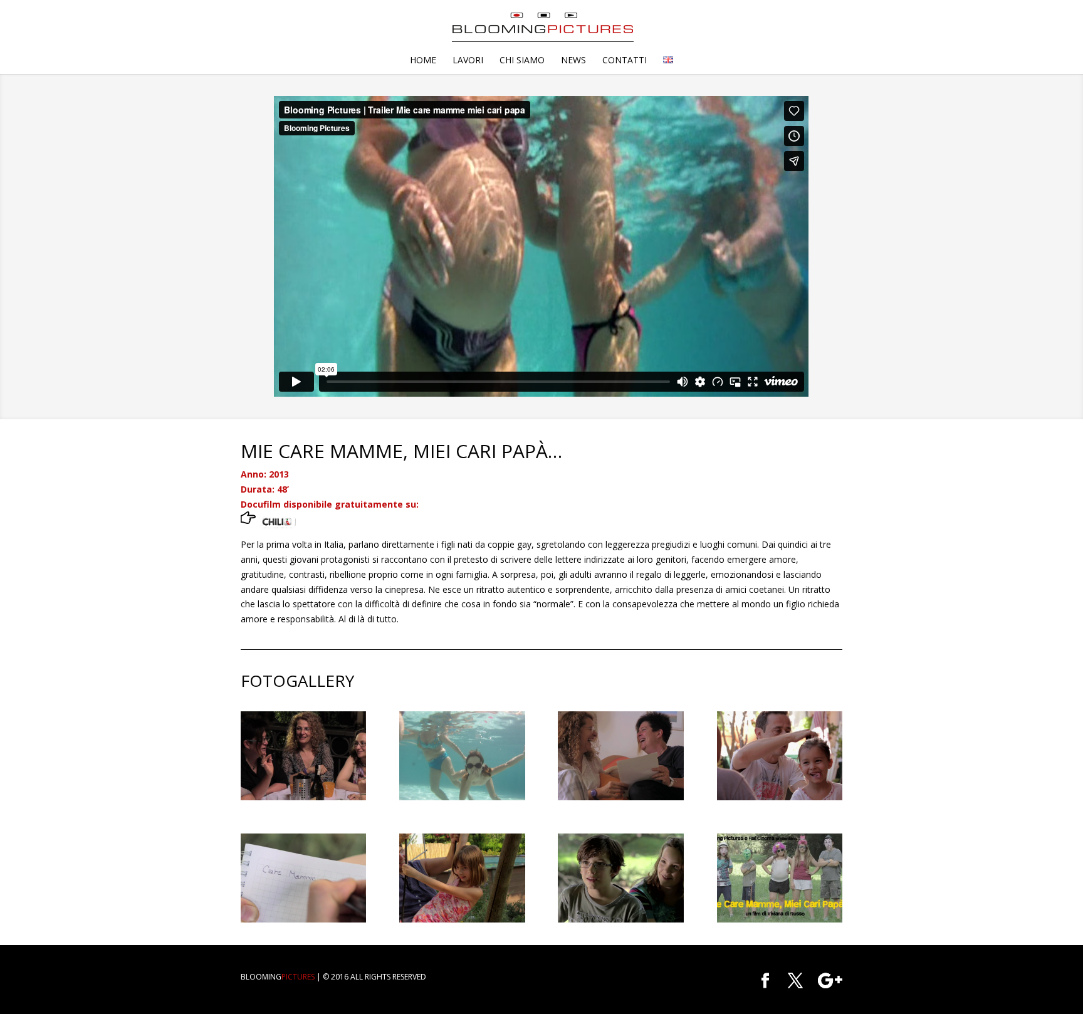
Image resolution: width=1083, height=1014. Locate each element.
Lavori (468, 61)
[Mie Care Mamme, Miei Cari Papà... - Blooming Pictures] (303, 800)
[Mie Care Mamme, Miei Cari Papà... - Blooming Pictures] (779, 922)
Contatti (624, 61)
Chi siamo (522, 61)
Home (423, 61)
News (573, 61)
